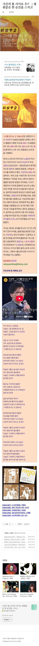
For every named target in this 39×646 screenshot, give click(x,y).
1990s (6, 533)
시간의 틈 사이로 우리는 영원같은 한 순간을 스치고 (19, 4)
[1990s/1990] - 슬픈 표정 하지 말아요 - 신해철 (16, 513)
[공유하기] (10, 524)
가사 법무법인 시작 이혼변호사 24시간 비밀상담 (12, 64)
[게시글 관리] (12, 524)
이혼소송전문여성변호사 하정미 (17, 80)
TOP (35, 639)
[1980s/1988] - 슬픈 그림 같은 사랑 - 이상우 (15, 507)
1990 (11, 533)
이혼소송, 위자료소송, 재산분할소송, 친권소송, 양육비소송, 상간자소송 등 (19, 84)
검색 (30, 4)
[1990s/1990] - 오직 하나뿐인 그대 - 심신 (14, 515)
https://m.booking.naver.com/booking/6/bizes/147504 (17, 77)
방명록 (11, 12)
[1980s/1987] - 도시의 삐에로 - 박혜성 (14, 505)
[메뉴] (35, 4)
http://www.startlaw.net (12, 61)
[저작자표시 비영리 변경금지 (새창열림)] (26, 524)
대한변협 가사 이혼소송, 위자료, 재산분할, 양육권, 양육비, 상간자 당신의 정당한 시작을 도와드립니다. (13, 68)
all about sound (7, 615)
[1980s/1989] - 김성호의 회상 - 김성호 (14, 510)
